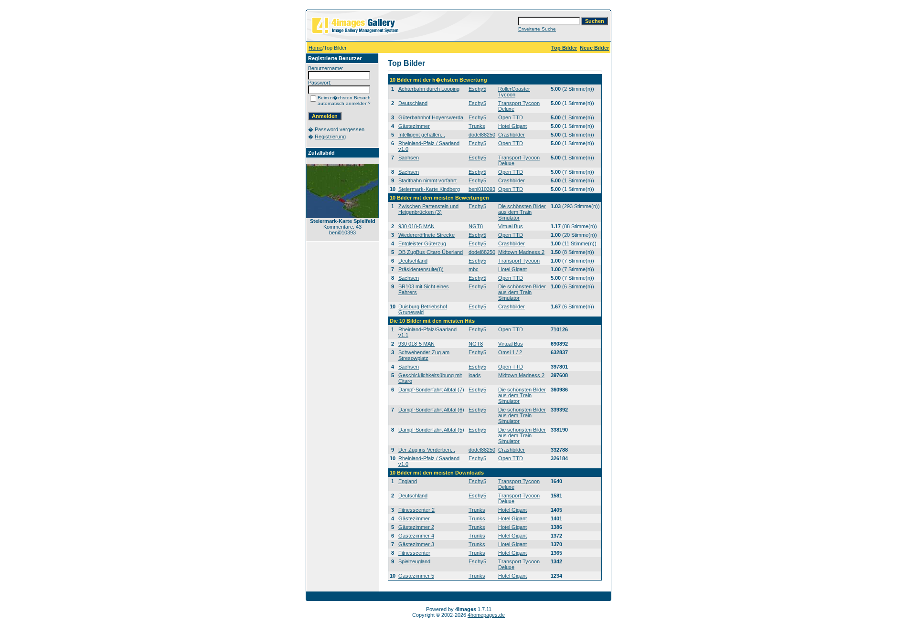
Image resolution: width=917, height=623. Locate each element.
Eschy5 (477, 89)
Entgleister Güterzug (422, 243)
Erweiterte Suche (537, 29)
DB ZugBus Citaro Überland (430, 252)
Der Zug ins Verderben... (426, 450)
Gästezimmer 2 (416, 527)
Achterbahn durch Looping (428, 89)
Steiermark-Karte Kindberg (429, 189)
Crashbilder (511, 134)
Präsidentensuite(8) (421, 269)
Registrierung (330, 136)
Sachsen (408, 157)
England (407, 481)
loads (475, 375)
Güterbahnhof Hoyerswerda (430, 117)
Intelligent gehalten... (421, 134)
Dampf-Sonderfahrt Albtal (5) (431, 430)
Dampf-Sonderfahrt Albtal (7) (431, 389)
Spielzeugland (414, 561)
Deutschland (412, 103)
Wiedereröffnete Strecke (426, 235)
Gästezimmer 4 (416, 536)
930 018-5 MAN (416, 226)
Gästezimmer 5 (416, 576)
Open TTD (510, 117)
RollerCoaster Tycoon (514, 91)
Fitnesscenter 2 (416, 510)
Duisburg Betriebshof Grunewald (422, 309)
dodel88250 (482, 134)
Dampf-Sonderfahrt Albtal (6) (431, 409)
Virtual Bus (510, 226)
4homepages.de (486, 615)
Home (315, 48)
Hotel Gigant (512, 126)
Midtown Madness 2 (521, 252)
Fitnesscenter (414, 553)
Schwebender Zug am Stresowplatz (423, 355)
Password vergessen (339, 129)
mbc (474, 269)
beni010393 (482, 189)
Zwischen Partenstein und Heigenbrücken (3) (428, 209)
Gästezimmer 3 (416, 544)
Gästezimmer (414, 126)
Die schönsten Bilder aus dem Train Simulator (522, 212)
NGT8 (476, 226)
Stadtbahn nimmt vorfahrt (427, 180)
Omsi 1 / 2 (510, 352)
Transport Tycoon (519, 261)
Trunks (477, 126)
